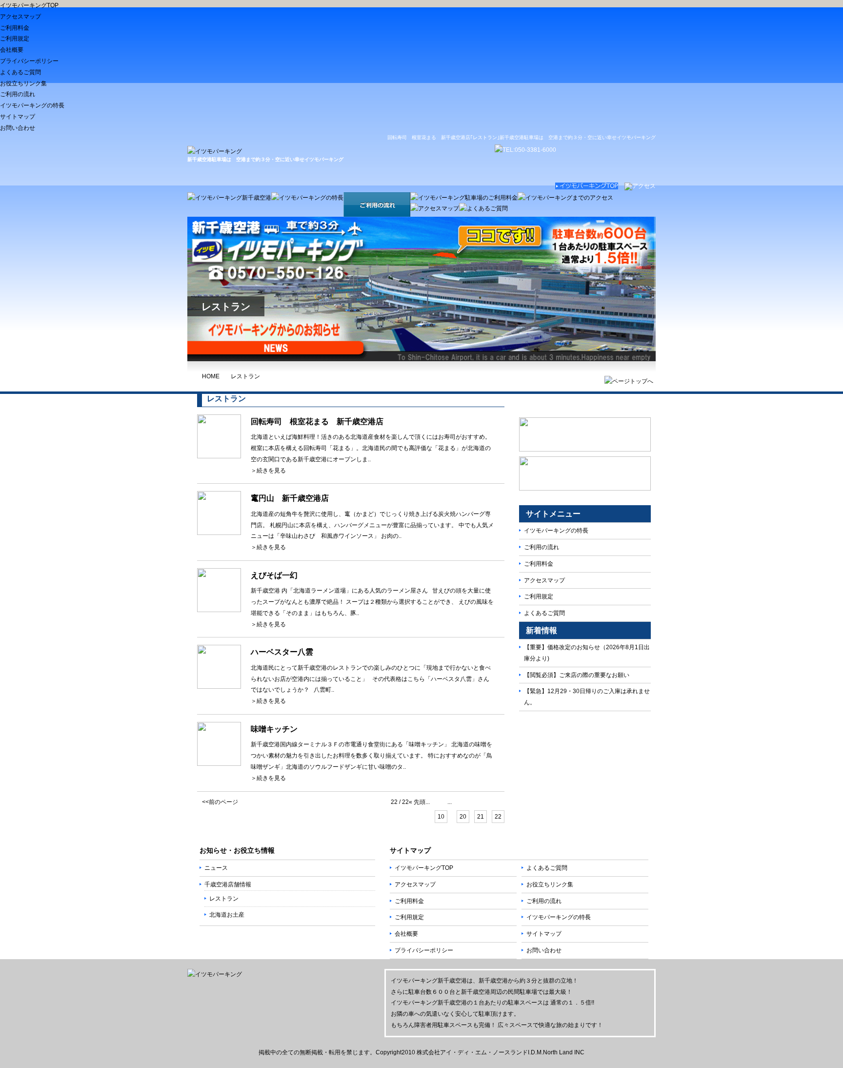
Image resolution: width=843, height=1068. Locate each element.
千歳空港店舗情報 (227, 884)
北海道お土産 (226, 914)
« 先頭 (417, 802)
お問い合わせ (17, 127)
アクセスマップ (20, 16)
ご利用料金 (14, 27)
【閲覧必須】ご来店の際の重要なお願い (576, 675)
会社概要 (11, 49)
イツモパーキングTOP (29, 5)
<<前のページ (220, 802)
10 (441, 816)
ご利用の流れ (17, 94)
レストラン (245, 376)
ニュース (216, 867)
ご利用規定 (14, 38)
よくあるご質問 (20, 72)
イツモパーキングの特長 (32, 105)
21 (480, 816)
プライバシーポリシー (29, 61)
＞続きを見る (268, 470)
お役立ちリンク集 (23, 83)
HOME (211, 376)
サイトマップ (17, 116)
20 (463, 816)
